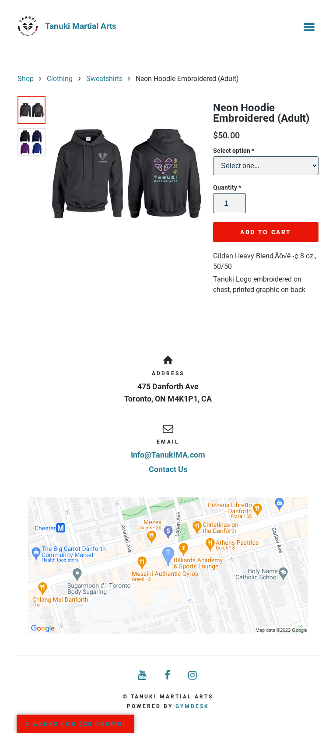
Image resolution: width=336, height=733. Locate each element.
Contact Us (168, 469)
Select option (233, 150)
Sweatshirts (104, 78)
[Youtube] (142, 675)
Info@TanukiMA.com (168, 454)
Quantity (227, 187)
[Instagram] (193, 675)
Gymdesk (192, 706)
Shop (26, 78)
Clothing (60, 78)
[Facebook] (168, 675)
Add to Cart (265, 232)
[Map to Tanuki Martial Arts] (168, 565)
